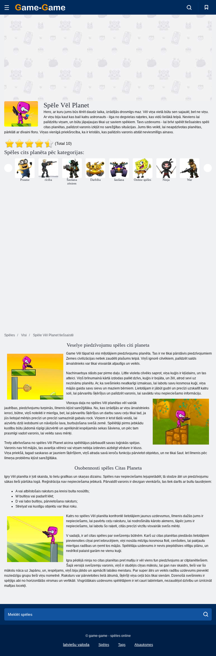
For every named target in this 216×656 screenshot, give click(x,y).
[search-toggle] (189, 7)
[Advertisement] (56, 57)
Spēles (103, 645)
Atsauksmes (143, 645)
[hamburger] (6, 7)
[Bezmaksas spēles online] (40, 7)
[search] (206, 614)
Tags (121, 645)
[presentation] (8, 168)
